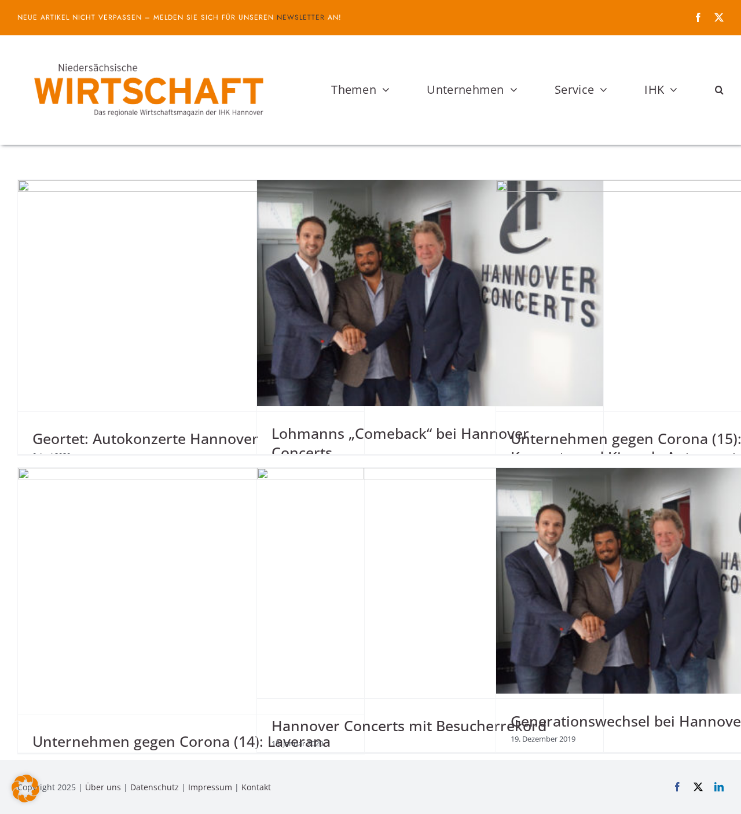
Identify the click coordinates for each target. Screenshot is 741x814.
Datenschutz (154, 787)
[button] (719, 89)
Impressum (210, 787)
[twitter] (719, 17)
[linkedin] (719, 786)
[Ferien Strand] (147, 57)
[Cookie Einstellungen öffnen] (25, 799)
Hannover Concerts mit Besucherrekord (409, 725)
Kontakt (256, 787)
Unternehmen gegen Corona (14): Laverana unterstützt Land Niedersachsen (181, 750)
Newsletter (301, 17)
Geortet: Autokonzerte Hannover (145, 438)
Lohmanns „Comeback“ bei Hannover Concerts (400, 442)
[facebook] (698, 17)
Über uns (103, 787)
